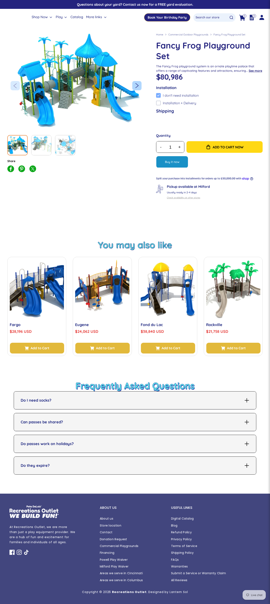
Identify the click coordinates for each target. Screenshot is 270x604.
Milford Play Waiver (114, 566)
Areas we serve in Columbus (121, 580)
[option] (77, 81)
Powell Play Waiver (114, 560)
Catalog (76, 17)
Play (59, 17)
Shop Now (40, 17)
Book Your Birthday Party (167, 17)
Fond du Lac (152, 324)
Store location (110, 525)
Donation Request (113, 539)
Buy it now (172, 162)
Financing (107, 553)
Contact (106, 532)
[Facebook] (12, 552)
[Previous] (15, 85)
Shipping (165, 111)
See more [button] (255, 71)
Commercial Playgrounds (119, 546)
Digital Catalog (182, 518)
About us (106, 518)
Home (159, 34)
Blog (174, 525)
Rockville (214, 324)
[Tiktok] (26, 552)
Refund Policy (181, 532)
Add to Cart (40, 348)
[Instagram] (19, 552)
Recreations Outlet (129, 592)
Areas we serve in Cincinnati (121, 573)
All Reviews (179, 580)
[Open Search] (231, 17)
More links (94, 17)
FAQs (175, 560)
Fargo (15, 324)
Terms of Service (184, 546)
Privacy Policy (181, 539)
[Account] (261, 17)
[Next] (137, 85)
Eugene (82, 324)
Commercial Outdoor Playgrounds (188, 34)
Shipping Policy (182, 553)
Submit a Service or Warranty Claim (198, 573)
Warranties (179, 566)
